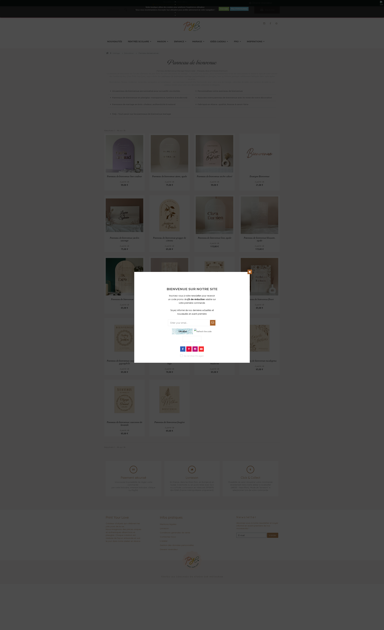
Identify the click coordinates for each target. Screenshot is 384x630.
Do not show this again (194, 356)
